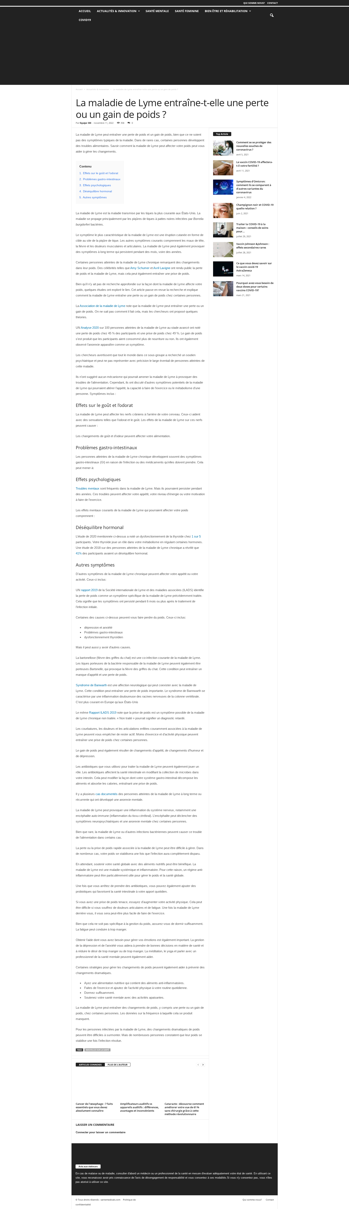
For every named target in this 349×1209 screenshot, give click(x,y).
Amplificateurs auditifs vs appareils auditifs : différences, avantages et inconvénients (139, 1107)
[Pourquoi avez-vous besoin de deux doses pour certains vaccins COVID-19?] (223, 288)
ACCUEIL (85, 11)
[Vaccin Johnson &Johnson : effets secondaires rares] (223, 249)
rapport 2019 (89, 590)
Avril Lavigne (161, 268)
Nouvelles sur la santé (97, 1050)
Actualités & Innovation (116, 11)
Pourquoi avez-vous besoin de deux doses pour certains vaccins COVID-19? (254, 286)
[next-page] (203, 1065)
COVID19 (85, 20)
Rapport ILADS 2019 (102, 712)
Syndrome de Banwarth (91, 685)
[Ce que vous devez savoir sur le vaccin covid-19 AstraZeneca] (223, 269)
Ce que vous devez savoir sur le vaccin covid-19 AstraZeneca (254, 266)
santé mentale (157, 11)
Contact (272, 2)
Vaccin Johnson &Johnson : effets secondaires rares (252, 245)
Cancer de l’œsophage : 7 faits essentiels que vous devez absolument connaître (94, 1107)
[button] (271, 15)
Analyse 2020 (90, 327)
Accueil (79, 89)
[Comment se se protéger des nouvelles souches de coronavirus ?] (223, 148)
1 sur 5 (196, 536)
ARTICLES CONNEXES (90, 1064)
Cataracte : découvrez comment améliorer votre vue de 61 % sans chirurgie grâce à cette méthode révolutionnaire (184, 1109)
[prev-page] (198, 1065)
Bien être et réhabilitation (226, 11)
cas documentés (107, 794)
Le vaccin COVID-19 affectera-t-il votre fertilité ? (254, 163)
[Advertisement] (174, 54)
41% (79, 553)
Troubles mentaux (87, 488)
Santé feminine (187, 11)
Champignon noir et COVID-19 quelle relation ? (254, 206)
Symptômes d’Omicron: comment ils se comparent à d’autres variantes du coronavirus (253, 187)
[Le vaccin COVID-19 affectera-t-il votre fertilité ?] (223, 167)
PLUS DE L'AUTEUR (117, 1064)
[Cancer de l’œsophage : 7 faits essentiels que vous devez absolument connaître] (96, 1086)
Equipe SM (85, 122)
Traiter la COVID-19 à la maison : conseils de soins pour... (252, 227)
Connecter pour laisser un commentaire (100, 1132)
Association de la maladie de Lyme (102, 306)
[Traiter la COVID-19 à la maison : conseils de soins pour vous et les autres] (223, 229)
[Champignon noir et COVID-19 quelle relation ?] (223, 210)
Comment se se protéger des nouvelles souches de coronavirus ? (253, 145)
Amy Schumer (139, 268)
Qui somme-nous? (254, 2)
